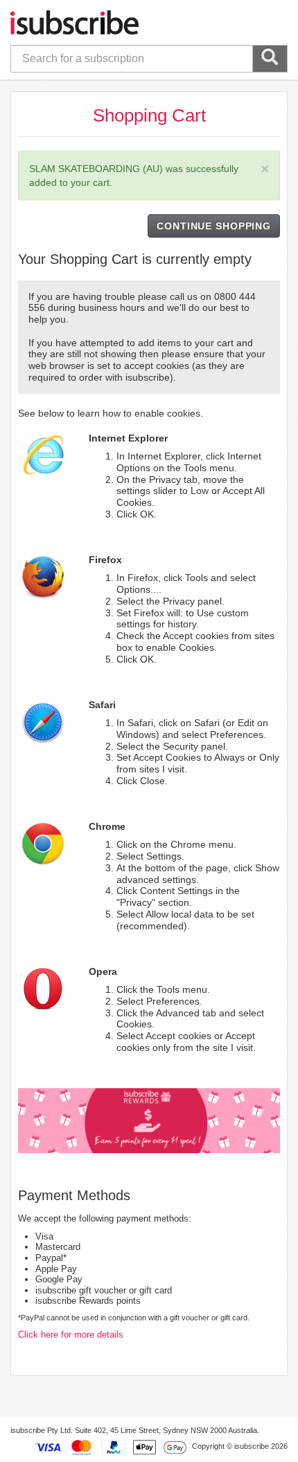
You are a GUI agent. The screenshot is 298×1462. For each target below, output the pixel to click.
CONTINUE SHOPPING (214, 225)
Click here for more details (70, 1334)
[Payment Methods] (110, 1447)
